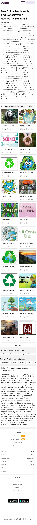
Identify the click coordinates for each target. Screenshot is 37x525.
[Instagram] (23, 519)
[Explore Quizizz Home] (5, 3)
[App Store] (13, 501)
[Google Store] (24, 501)
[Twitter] (17, 519)
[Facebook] (20, 519)
